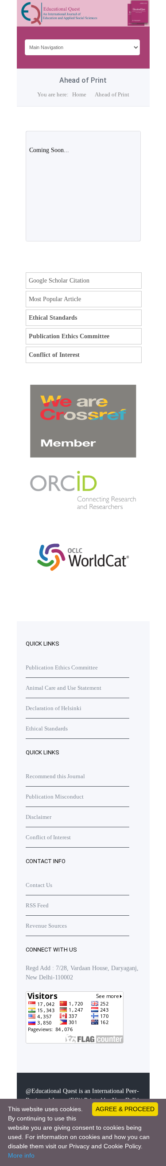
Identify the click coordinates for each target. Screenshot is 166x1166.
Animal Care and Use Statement (63, 687)
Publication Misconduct (55, 796)
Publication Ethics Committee (69, 336)
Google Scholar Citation (59, 280)
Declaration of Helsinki (53, 708)
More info (21, 1155)
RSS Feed (37, 905)
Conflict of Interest (54, 355)
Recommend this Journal (55, 776)
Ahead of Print (112, 94)
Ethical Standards (53, 317)
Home (79, 94)
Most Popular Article (55, 299)
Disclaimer (38, 817)
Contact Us (39, 885)
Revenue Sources (46, 925)
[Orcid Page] (83, 590)
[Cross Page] (83, 455)
